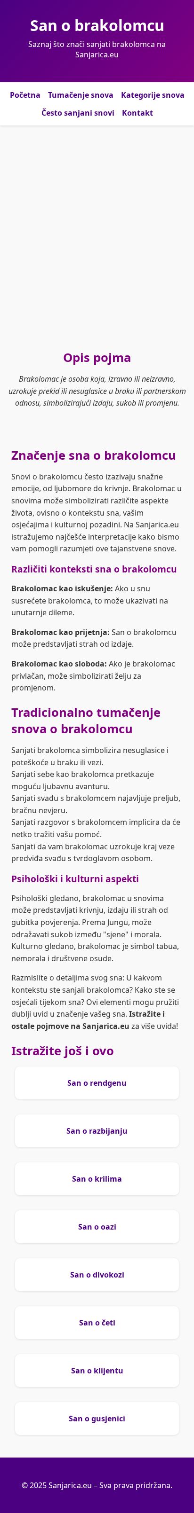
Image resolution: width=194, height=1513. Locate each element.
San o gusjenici (97, 1418)
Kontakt (137, 113)
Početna (25, 95)
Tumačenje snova (80, 95)
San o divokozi (97, 1275)
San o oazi (97, 1227)
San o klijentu (97, 1370)
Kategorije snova (153, 95)
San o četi (97, 1322)
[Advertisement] (97, 237)
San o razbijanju (97, 1131)
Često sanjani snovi (77, 113)
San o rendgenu (97, 1083)
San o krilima (97, 1179)
